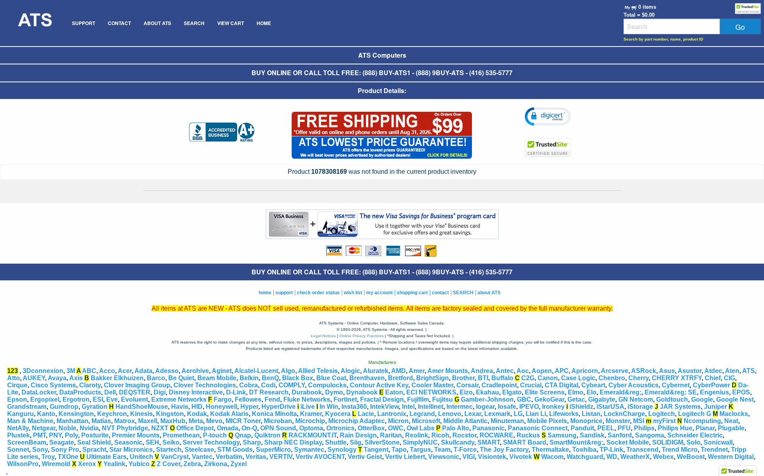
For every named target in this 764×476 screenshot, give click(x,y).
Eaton (394, 392)
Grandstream (27, 406)
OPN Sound (278, 428)
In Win (329, 406)
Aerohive (195, 370)
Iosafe (507, 406)
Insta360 (354, 406)
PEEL (605, 428)
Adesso (167, 370)
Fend (272, 399)
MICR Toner (243, 421)
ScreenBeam (26, 442)
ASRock (643, 370)
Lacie (366, 413)
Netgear (43, 428)
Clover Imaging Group (137, 385)
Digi (160, 392)
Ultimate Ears (106, 456)
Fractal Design (382, 399)
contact (440, 292)
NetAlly (18, 428)
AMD (398, 370)
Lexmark (497, 413)
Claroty (90, 385)
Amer (417, 370)
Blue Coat (331, 378)
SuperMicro (273, 449)
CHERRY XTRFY (677, 378)
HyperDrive (278, 406)
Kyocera (338, 413)
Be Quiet (181, 378)
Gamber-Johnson (487, 399)
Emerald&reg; (620, 392)
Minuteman (507, 421)
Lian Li (536, 413)
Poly (71, 435)
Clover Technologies (204, 385)
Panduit (582, 428)
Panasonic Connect (537, 428)
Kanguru (20, 413)
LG (518, 413)
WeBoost (691, 456)
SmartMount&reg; (576, 442)
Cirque (17, 385)
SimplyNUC (420, 442)
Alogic (350, 370)
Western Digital (731, 456)
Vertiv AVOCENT (320, 456)
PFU (624, 428)
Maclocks (733, 413)
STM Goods (235, 449)
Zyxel (238, 463)
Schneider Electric (695, 435)
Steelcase (199, 449)
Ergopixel (44, 399)
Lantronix (391, 413)
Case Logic (578, 378)
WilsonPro (23, 463)
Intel (408, 406)
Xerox (87, 463)
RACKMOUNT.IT (312, 435)
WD (611, 456)
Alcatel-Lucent (256, 370)
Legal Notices (323, 336)
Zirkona (215, 463)
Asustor (690, 370)
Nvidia (89, 428)
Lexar (472, 413)
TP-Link (611, 449)
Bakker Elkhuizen (117, 378)
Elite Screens (545, 392)
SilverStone (382, 442)
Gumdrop (64, 406)
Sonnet (18, 449)
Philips (644, 428)
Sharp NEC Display (293, 442)
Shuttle (336, 442)
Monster (618, 421)
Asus (667, 370)
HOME (264, 23)
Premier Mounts (136, 435)
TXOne (68, 456)
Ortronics (340, 428)
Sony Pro (65, 449)
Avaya (57, 378)
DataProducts (80, 392)
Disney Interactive (196, 392)
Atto (13, 378)
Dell (110, 392)
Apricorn (584, 370)
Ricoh (440, 435)
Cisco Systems (53, 385)
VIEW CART (230, 23)
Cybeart (593, 385)
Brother (463, 378)
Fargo (223, 399)
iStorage (640, 406)
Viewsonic (443, 456)
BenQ (270, 378)
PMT (39, 435)
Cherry (638, 378)
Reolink (416, 435)
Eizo (466, 392)
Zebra (192, 463)
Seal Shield (94, 442)
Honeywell (221, 406)
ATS (748, 370)
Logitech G (694, 413)
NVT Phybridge (125, 428)
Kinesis (141, 413)
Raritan (391, 435)
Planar (705, 428)
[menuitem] (34, 23)
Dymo (334, 392)
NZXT (159, 428)
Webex (663, 456)
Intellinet (430, 406)
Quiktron (267, 435)
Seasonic (128, 442)
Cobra (248, 385)
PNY (55, 435)
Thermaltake (550, 449)
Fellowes (248, 399)
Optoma (311, 428)
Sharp (252, 442)
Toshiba (584, 449)
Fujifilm (418, 399)
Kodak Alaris (229, 413)
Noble (67, 428)
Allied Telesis (318, 370)
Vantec (202, 456)
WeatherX (635, 456)
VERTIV (280, 456)
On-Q (249, 428)
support (284, 292)
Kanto (46, 413)
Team (442, 449)
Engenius (714, 392)
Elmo (575, 392)
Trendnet (714, 449)
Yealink (114, 463)
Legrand (422, 413)
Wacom (552, 456)
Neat (731, 421)
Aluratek (375, 370)
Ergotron (76, 399)
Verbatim (229, 456)
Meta (196, 421)
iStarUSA (610, 406)
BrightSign (432, 378)
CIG (729, 378)
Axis (76, 378)
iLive (307, 406)
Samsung (562, 435)
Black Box (297, 378)
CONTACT (119, 23)
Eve (112, 399)
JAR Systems (680, 406)
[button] (548, 116)
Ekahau (487, 392)
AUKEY (34, 378)
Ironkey (553, 406)
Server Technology (211, 442)
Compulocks (327, 385)
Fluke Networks (306, 399)
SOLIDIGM (667, 442)
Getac (576, 399)
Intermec (459, 406)
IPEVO (529, 406)
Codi (268, 385)
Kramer (311, 413)
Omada (227, 428)
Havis (179, 406)
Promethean (181, 435)
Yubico (139, 463)
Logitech (661, 413)
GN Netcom (635, 399)
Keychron (112, 413)
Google (702, 399)
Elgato (512, 392)
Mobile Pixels (547, 421)
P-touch (215, 435)
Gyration (94, 406)
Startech (168, 449)
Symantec (309, 449)
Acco (107, 370)
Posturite (95, 435)
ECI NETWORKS (431, 392)
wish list (353, 292)
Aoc (522, 370)
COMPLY (292, 385)
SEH (152, 442)
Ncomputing (702, 421)
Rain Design (358, 435)
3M (70, 370)
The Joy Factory (504, 449)
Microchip (310, 421)
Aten (732, 370)
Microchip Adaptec (356, 421)
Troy (48, 456)
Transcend (642, 449)
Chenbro (611, 378)
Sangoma (649, 435)
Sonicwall (718, 442)
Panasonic (488, 428)
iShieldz (581, 406)
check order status (318, 292)
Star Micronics (131, 449)
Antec (505, 370)
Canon (548, 378)
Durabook (307, 392)
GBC (524, 399)
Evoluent (134, 399)
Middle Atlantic (465, 421)
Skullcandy (457, 442)
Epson (17, 399)
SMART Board (524, 442)
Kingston (170, 413)
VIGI (468, 456)
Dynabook (362, 392)
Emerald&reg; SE (671, 392)
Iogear (485, 406)
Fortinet (345, 399)
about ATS (489, 292)
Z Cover (168, 463)
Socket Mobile (627, 442)
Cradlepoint (499, 385)
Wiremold (56, 463)
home (265, 292)
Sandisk (592, 435)
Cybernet (676, 385)
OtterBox (371, 428)
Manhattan (72, 421)
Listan (591, 413)
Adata (143, 370)
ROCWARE (496, 435)
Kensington (76, 413)
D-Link (236, 392)
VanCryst (175, 456)
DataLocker (38, 392)
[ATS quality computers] (34, 23)
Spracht (94, 449)
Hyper (249, 406)
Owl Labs (421, 428)
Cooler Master (432, 385)
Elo (591, 392)
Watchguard (585, 456)
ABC (89, 370)
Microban (278, 421)
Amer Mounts (447, 370)
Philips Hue (675, 428)
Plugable (731, 428)
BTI (483, 378)
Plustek (18, 435)
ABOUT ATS (157, 23)
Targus (420, 449)
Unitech (141, 456)
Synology (342, 449)
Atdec (713, 370)
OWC (395, 428)
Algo (288, 370)
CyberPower (711, 385)
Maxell (147, 421)
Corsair (467, 385)
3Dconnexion (43, 370)
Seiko (170, 442)
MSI (638, 421)
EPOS (741, 392)
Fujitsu (442, 399)
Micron (398, 421)
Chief (713, 378)
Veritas (256, 456)
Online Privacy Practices (361, 336)
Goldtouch (672, 399)
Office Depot (195, 428)
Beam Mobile (216, 378)
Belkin (249, 378)
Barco (156, 378)
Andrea (482, 370)
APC (562, 370)
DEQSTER (134, 392)
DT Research (268, 392)
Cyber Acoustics (633, 385)
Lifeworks (564, 413)
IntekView (384, 406)
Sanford (620, 435)
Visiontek (492, 456)
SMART (488, 442)
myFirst (664, 421)
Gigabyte (601, 399)
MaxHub (172, 421)
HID (197, 406)
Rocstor (464, 435)
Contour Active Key (379, 385)
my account (379, 292)
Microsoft (426, 421)
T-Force (465, 449)
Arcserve (614, 370)
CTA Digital (561, 385)
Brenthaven (367, 378)
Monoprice (586, 421)
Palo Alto (455, 428)
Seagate (61, 442)
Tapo (399, 449)
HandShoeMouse (141, 406)
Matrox (124, 421)
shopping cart (412, 292)
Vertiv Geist (365, 456)
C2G (527, 378)
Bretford (400, 378)
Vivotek (520, 456)
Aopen (542, 370)
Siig (355, 442)
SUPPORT (83, 23)
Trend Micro (680, 449)
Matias (101, 421)
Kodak (197, 413)
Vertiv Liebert (405, 456)
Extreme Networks (179, 399)
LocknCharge (624, 413)
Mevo (214, 421)
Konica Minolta (274, 413)
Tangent (376, 449)
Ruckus (528, 435)
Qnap (243, 435)
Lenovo (449, 413)
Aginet (222, 370)
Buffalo (502, 378)
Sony (40, 449)
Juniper (715, 406)
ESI (98, 399)
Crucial (531, 385)
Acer (125, 370)
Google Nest (735, 399)
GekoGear (549, 399)
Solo (693, 442)
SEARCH (194, 23)
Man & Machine (30, 421)
